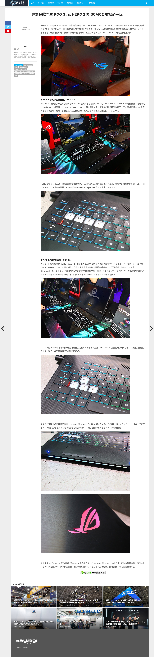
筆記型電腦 (31, 73)
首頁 (32, 3)
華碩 (16, 75)
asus (16, 67)
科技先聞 (25, 73)
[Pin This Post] (8, 31)
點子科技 (41, 3)
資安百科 (60, 3)
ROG (25, 69)
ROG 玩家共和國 (18, 73)
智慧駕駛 (51, 3)
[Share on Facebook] (8, 23)
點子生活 (70, 3)
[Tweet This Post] (8, 27)
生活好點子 (81, 3)
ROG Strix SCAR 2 (30, 71)
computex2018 (18, 69)
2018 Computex (28, 65)
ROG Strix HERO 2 (19, 71)
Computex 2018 (23, 67)
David (25, 47)
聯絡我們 (92, 3)
